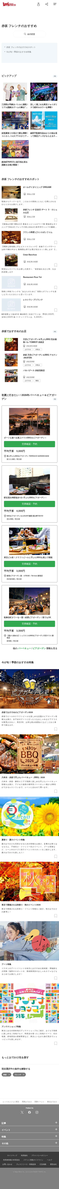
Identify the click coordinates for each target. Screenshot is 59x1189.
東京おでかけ (52, 1101)
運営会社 (53, 1164)
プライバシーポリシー (39, 1155)
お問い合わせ (7, 1164)
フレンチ (18, 1074)
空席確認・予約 (29, 444)
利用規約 (24, 1155)
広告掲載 (43, 1164)
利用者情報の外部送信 (11, 1160)
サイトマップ (12, 1155)
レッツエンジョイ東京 (11, 1101)
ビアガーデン (39, 648)
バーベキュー (24, 648)
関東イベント (39, 1101)
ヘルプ (49, 1160)
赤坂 (5, 1074)
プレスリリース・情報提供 (26, 1164)
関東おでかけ (27, 1101)
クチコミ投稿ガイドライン (33, 1160)
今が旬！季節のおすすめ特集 (18, 51)
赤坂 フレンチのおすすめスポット (21, 47)
